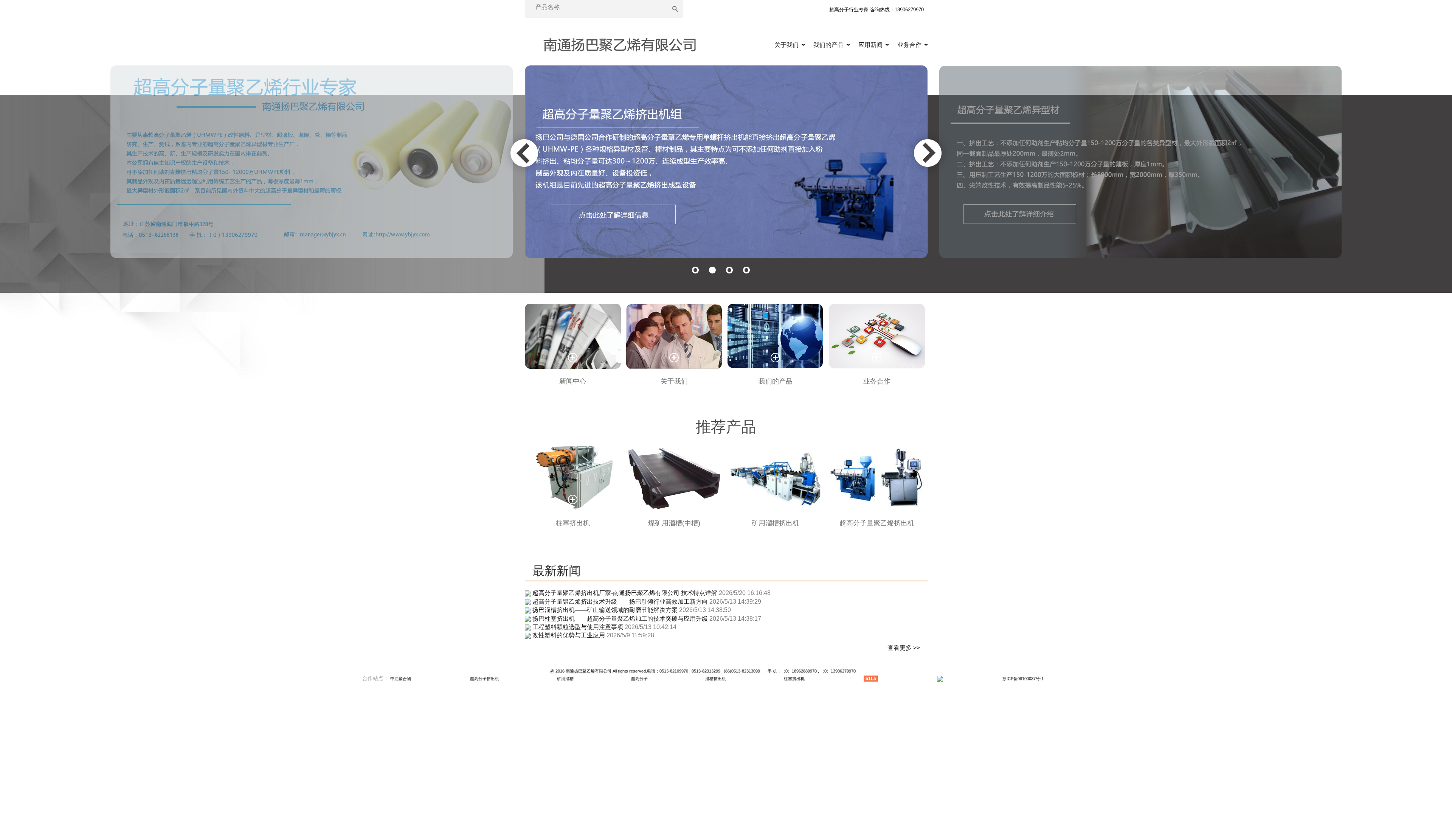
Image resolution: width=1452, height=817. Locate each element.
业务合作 (909, 45)
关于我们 (786, 45)
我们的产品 (828, 45)
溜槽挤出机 (715, 678)
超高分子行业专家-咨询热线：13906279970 (876, 9)
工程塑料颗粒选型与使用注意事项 (577, 627)
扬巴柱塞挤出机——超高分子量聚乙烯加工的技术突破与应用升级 (620, 618)
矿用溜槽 (565, 678)
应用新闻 (870, 45)
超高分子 (639, 678)
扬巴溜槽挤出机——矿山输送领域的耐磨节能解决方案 (605, 610)
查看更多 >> (903, 648)
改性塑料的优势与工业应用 (568, 635)
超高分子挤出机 (484, 678)
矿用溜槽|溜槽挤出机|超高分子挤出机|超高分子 (619, 46)
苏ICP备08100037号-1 (1023, 678)
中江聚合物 (400, 678)
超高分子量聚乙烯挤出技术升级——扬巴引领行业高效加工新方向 (620, 601)
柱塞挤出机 (794, 678)
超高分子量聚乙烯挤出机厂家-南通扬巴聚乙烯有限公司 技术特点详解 (624, 593)
